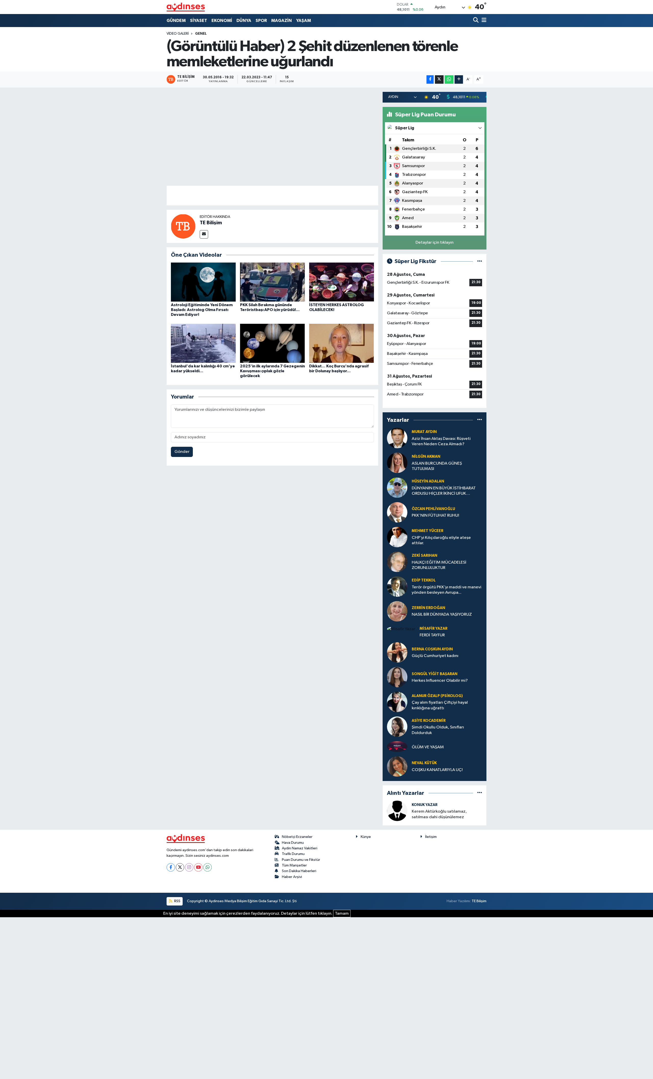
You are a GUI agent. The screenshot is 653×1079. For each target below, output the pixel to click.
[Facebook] (171, 867)
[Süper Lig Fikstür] (479, 261)
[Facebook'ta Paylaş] (430, 79)
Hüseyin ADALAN (428, 481)
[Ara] (476, 20)
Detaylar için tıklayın (435, 242)
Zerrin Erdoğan (428, 608)
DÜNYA (243, 20)
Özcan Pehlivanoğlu (433, 509)
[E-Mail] (204, 234)
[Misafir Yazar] (401, 629)
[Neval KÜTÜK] (397, 766)
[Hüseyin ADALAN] (397, 487)
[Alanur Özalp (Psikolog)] (397, 702)
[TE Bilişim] (183, 226)
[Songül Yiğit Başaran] (397, 677)
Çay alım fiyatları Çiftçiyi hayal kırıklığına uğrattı (440, 705)
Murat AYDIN (424, 432)
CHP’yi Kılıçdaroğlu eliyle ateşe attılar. (441, 540)
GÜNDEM (176, 20)
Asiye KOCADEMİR (429, 721)
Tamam (342, 913)
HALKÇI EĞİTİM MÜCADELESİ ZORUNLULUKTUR (439, 565)
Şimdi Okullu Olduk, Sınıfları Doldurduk (438, 730)
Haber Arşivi (292, 877)
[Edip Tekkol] (397, 586)
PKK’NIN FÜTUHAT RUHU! (435, 515)
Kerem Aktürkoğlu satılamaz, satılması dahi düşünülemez (439, 814)
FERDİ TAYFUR (432, 635)
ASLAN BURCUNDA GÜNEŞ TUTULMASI (437, 466)
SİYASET (198, 20)
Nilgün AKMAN (426, 456)
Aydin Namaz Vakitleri (299, 848)
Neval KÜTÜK (424, 763)
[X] (180, 867)
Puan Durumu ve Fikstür (301, 860)
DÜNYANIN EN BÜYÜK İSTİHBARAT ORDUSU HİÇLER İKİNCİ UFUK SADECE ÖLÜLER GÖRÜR (444, 491)
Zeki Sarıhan (424, 555)
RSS (176, 901)
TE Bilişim (211, 222)
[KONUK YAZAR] (397, 811)
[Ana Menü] (483, 20)
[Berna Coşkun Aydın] (397, 652)
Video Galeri (178, 33)
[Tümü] (479, 420)
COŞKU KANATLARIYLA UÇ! (437, 770)
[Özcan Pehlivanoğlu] (397, 512)
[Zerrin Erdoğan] (397, 611)
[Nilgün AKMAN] (397, 463)
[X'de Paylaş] (439, 79)
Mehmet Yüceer (427, 531)
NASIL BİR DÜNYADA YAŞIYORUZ (442, 614)
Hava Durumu (293, 843)
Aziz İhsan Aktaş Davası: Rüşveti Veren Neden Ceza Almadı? (441, 441)
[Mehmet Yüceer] (397, 537)
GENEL (201, 33)
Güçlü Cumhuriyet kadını (435, 656)
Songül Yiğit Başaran (434, 674)
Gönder (182, 452)
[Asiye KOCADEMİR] (397, 726)
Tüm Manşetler (294, 865)
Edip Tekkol (424, 580)
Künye (366, 837)
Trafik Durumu (293, 854)
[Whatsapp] (207, 867)
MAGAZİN (281, 20)
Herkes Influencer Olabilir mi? (440, 680)
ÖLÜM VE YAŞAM (428, 747)
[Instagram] (189, 867)
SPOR (261, 20)
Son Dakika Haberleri (299, 871)
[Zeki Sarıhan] (397, 562)
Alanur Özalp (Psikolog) (437, 696)
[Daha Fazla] (459, 79)
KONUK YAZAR (424, 805)
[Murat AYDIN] (397, 438)
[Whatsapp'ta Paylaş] (449, 79)
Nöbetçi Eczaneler (297, 837)
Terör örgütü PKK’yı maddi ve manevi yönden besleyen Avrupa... (446, 590)
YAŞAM (303, 20)
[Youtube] (198, 867)
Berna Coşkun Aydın (432, 649)
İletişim (431, 837)
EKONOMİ (221, 20)
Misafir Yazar (433, 628)
